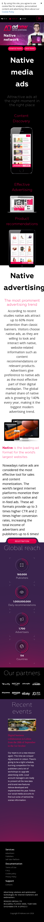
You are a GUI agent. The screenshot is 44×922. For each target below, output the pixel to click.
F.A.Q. (8, 870)
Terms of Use (11, 867)
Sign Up (14, 19)
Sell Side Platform (12, 859)
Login (24, 19)
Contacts (9, 884)
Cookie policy (11, 873)
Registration (22, 541)
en (4, 19)
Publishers (10, 856)
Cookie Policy (8, 11)
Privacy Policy (11, 876)
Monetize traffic (15, 49)
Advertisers (10, 853)
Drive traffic (30, 49)
